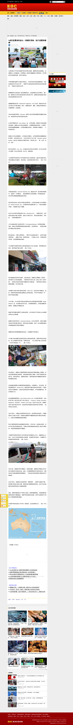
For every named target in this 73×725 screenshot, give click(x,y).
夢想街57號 (35, 12)
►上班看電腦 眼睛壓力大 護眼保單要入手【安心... (22, 576)
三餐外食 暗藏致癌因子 (13, 666)
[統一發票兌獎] (57, 92)
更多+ (47, 12)
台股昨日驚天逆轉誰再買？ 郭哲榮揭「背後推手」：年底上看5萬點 (41, 637)
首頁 (8, 12)
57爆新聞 (29, 12)
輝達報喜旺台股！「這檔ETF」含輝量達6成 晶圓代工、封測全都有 (41, 667)
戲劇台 (22, 716)
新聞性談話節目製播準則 (37, 714)
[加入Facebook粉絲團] (3, 503)
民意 (22, 599)
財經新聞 (12, 12)
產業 (21, 15)
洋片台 (32, 716)
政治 (24, 15)
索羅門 (13, 599)
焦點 (12, 15)
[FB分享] (3, 496)
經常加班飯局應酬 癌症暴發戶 (35, 653)
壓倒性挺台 (18, 599)
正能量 (55, 15)
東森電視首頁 (10, 716)
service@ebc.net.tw (63, 721)
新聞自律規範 (27, 714)
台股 (31, 15)
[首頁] (12, 7)
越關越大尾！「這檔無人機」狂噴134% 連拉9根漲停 (24, 587)
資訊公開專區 (45, 714)
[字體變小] (3, 501)
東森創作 (48, 716)
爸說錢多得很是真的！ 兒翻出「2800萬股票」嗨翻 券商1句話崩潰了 (37, 624)
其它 (8, 18)
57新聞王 (24, 12)
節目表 (9, 714)
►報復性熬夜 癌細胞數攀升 (16, 578)
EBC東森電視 (10, 1)
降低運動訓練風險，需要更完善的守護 (27, 667)
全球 (28, 15)
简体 (21, 1)
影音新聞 (16, 15)
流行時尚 (61, 15)
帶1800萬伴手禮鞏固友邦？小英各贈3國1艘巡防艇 (24, 574)
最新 (8, 15)
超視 (35, 716)
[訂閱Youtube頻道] (3, 506)
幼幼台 (25, 716)
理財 (41, 15)
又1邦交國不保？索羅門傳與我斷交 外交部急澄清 (23, 570)
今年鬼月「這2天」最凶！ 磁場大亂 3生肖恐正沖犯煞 (25, 589)
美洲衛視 (38, 716)
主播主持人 (14, 714)
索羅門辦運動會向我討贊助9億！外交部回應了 (23, 572)
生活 (48, 15)
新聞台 (15, 716)
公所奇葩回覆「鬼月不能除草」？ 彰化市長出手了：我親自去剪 (27, 591)
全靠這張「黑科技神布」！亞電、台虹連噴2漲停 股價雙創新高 (17, 624)
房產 (35, 15)
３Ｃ (45, 15)
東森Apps (17, 1)
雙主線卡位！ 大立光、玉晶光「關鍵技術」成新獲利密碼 (17, 654)
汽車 (38, 15)
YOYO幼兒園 (43, 716)
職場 (52, 15)
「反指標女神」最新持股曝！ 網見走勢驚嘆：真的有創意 (14, 637)
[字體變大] (3, 498)
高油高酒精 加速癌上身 (27, 636)
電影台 (28, 716)
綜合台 (18, 716)
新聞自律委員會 (20, 714)
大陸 (25, 599)
